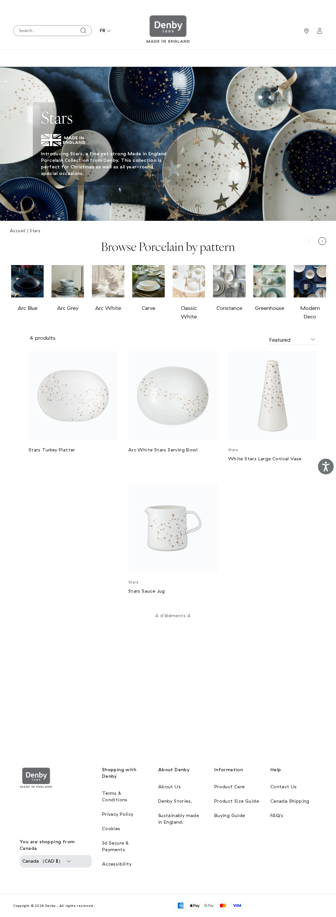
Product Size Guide (236, 801)
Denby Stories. (175, 801)
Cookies (111, 828)
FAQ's (277, 815)
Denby (50, 906)
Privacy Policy (118, 814)
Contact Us (283, 787)
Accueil (18, 231)
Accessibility (117, 864)
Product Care (229, 787)
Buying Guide (229, 815)
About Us (169, 787)
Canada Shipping (289, 801)
